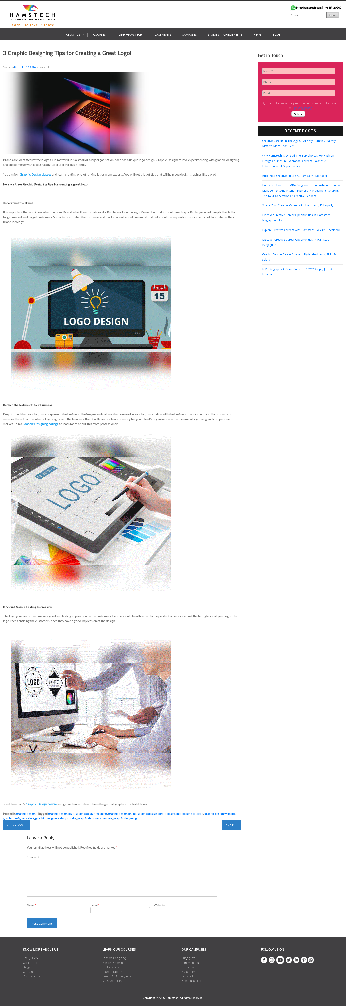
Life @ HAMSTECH (35, 958)
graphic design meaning (91, 813)
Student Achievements (225, 34)
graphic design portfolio (154, 813)
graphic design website (219, 813)
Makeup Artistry (112, 981)
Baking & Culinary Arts (116, 976)
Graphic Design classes (35, 174)
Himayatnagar (191, 963)
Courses (99, 34)
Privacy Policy (31, 976)
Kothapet (187, 976)
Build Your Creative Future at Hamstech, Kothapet (294, 176)
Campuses (189, 34)
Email (95, 905)
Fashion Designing (114, 958)
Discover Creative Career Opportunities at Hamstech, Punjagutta (296, 242)
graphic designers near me (94, 818)
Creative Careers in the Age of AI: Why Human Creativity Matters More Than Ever (299, 143)
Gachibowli (189, 967)
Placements (162, 34)
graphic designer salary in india (55, 818)
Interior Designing (113, 963)
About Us (73, 34)
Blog (276, 34)
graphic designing (125, 818)
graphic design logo (61, 813)
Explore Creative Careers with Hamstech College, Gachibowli (301, 230)
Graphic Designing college (41, 424)
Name (31, 905)
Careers (28, 972)
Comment (33, 857)
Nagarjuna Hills (191, 981)
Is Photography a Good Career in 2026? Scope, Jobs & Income (297, 271)
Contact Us (30, 963)
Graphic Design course (41, 804)
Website (159, 905)
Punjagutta (188, 958)
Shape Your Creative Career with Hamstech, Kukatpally (297, 205)
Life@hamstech (130, 34)
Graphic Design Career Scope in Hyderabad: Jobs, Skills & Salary (299, 257)
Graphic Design (26, 813)
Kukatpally (188, 972)
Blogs (26, 967)
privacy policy (302, 108)
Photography (110, 967)
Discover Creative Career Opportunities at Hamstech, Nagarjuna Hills (296, 217)
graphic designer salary (18, 818)
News (257, 34)
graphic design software (187, 813)
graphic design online (122, 813)
